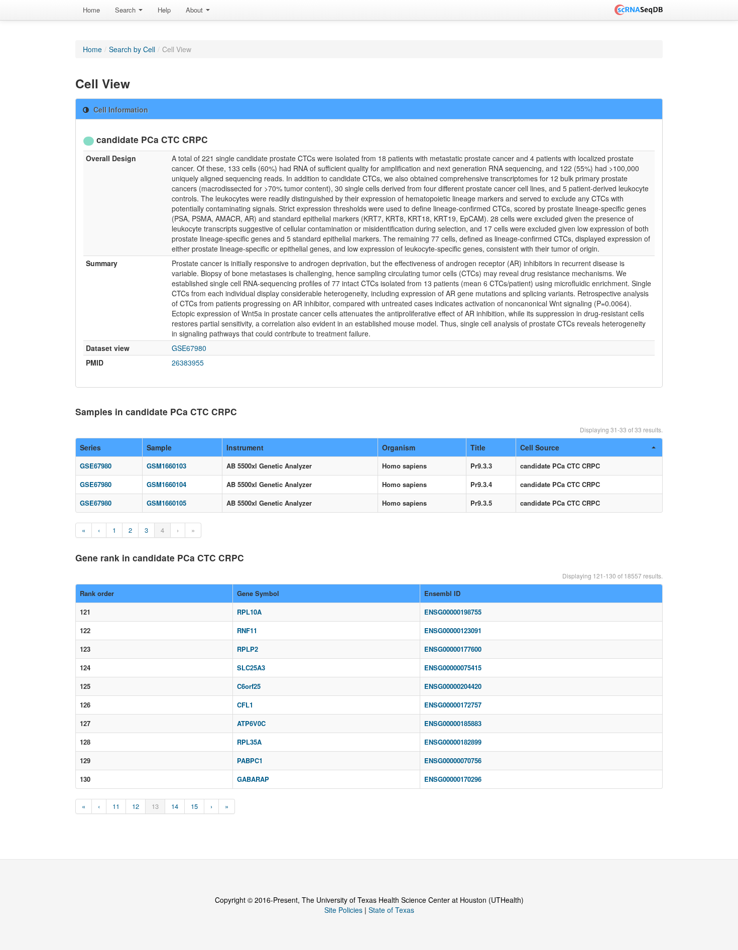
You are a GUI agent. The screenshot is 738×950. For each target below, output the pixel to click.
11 (115, 806)
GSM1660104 (166, 484)
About (195, 10)
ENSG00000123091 (452, 630)
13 (155, 806)
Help (164, 10)
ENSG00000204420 (452, 686)
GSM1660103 (166, 465)
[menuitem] (91, 10)
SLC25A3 (251, 667)
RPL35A (249, 742)
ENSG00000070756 (452, 760)
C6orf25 (249, 686)
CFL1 (245, 704)
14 (174, 806)
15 (194, 806)
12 (135, 806)
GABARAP (253, 779)
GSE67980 (189, 348)
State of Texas (391, 910)
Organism (398, 447)
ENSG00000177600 (452, 649)
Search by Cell (132, 49)
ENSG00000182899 (452, 742)
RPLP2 (247, 649)
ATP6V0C (251, 723)
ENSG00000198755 (452, 612)
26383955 (188, 363)
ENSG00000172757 (452, 704)
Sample (159, 447)
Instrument (245, 447)
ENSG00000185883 (452, 723)
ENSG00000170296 (452, 779)
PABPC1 (250, 760)
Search (126, 10)
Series (90, 447)
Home (91, 10)
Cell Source (539, 447)
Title (477, 447)
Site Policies (343, 910)
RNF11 (247, 630)
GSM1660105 (166, 503)
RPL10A (249, 612)
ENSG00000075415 (452, 667)
